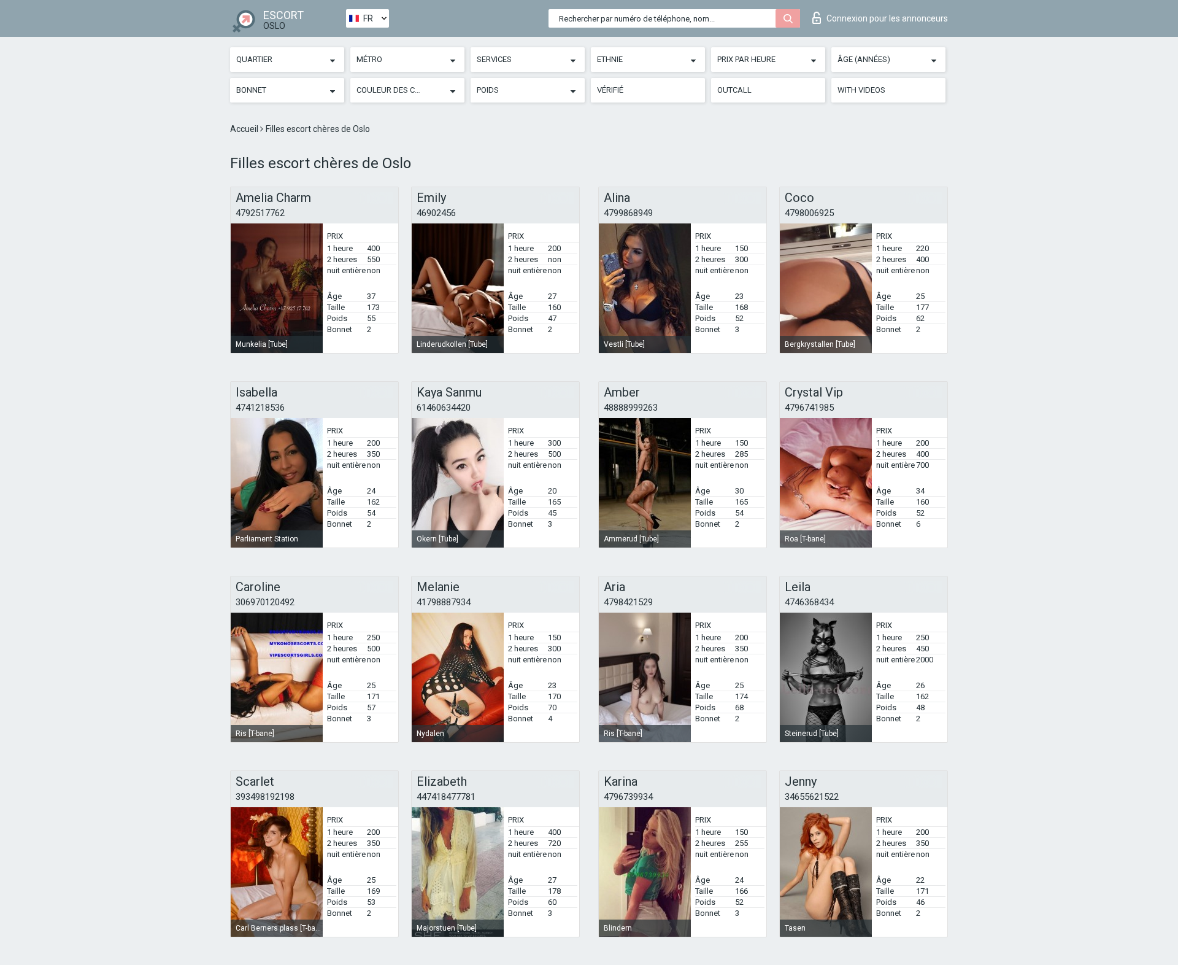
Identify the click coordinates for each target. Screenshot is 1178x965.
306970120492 (265, 602)
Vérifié (610, 90)
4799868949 (628, 213)
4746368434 (809, 602)
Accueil (245, 129)
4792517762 (260, 213)
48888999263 (631, 407)
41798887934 (444, 602)
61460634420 (444, 407)
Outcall (734, 90)
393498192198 (265, 796)
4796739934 (628, 796)
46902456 (436, 213)
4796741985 (809, 407)
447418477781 (446, 796)
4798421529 (628, 602)
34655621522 (812, 796)
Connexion (887, 18)
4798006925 (809, 213)
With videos (861, 90)
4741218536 (260, 407)
